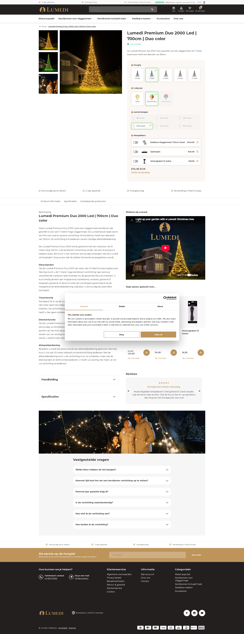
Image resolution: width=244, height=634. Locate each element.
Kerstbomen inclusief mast (111, 18)
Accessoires (163, 18)
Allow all (158, 334)
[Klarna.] (201, 628)
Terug (44, 26)
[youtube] (202, 613)
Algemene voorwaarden (119, 574)
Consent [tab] (84, 306)
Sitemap (72, 628)
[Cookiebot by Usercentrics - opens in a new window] (165, 298)
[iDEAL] (140, 628)
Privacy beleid (114, 578)
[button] (48, 91)
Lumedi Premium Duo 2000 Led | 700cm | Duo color (72, 26)
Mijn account (147, 574)
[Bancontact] (171, 628)
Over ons (178, 18)
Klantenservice (114, 588)
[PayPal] (194, 628)
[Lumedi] (54, 9)
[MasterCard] (148, 628)
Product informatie (50, 201)
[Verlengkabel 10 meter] (192, 312)
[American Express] (186, 628)
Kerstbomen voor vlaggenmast (74, 18)
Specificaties (70, 201)
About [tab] (160, 306)
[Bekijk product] (146, 352)
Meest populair (47, 18)
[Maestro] (155, 628)
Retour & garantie (116, 585)
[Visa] (163, 628)
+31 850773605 (50, 578)
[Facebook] (187, 613)
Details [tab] (122, 306)
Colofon (111, 592)
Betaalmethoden (115, 581)
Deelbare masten (141, 18)
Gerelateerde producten (93, 201)
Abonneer (196, 555)
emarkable (62, 628)
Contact (145, 581)
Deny (121, 334)
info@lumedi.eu (81, 578)
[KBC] (178, 628)
